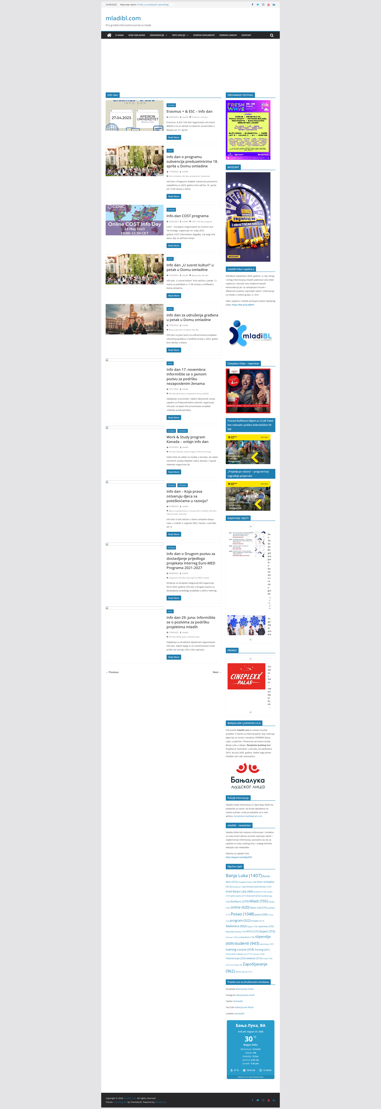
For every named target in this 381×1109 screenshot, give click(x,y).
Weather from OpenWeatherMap (250, 1077)
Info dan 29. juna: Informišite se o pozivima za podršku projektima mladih (191, 622)
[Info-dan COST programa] (135, 220)
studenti (246, 943)
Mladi (179, 637)
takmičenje (267, 944)
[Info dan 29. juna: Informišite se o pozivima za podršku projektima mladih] (135, 621)
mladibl (185, 117)
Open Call (258, 907)
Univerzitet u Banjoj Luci (239, 954)
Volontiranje (236, 958)
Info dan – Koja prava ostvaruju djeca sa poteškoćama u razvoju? (187, 496)
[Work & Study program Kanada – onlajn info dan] (135, 441)
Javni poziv (181, 393)
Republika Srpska (236, 931)
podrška (205, 393)
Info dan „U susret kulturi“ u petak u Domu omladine (190, 267)
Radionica (236, 926)
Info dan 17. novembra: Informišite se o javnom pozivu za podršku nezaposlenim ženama (187, 376)
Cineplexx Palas (247, 882)
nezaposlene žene (193, 393)
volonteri (258, 954)
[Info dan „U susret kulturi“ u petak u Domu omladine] (135, 269)
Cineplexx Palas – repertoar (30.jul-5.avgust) (269, 690)
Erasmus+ (196, 117)
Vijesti (170, 151)
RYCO (252, 931)
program (208, 221)
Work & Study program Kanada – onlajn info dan (188, 439)
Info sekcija (178, 35)
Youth (267, 958)
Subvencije (205, 176)
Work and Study (204, 451)
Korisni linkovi (228, 35)
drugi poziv (173, 577)
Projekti (206, 577)
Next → (217, 672)
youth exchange (234, 965)
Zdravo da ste (243, 972)
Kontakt (246, 35)
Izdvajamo (183, 431)
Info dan (204, 117)
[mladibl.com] (109, 35)
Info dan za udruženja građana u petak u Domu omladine (192, 317)
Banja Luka (196, 275)
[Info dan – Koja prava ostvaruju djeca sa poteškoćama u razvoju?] (135, 495)
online (186, 451)
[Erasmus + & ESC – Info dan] (135, 115)
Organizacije (157, 35)
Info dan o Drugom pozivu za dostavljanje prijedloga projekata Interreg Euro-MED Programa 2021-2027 (191, 560)
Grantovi (260, 892)
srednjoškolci (246, 937)
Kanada (180, 451)
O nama (119, 35)
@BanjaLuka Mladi (244, 1007)
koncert (254, 895)
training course (240, 949)
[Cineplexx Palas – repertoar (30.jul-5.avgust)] (246, 676)
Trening (262, 949)
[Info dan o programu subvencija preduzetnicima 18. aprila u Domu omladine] (135, 161)
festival (252, 886)
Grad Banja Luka (239, 891)
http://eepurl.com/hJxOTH (239, 857)
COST (194, 221)
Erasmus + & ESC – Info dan (190, 111)
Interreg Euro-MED (194, 577)
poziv (261, 914)
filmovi (265, 886)
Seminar (232, 937)
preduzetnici (195, 176)
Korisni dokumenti (204, 35)
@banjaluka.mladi (245, 989)
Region (252, 926)
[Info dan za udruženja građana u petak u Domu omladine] (135, 319)
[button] (165, 35)
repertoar (266, 926)
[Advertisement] (190, 70)
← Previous (112, 672)
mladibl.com (123, 18)
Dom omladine (136, 35)
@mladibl (238, 1001)
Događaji (171, 105)
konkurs (240, 901)
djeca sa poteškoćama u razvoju (182, 511)
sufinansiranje (193, 637)
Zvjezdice (183, 514)
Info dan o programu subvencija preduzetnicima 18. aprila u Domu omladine (192, 161)
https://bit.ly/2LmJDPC (243, 304)
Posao (242, 914)
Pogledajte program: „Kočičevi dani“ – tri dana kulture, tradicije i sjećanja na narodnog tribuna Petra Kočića (269, 594)
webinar (254, 958)
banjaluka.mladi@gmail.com (248, 816)
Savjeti (267, 931)
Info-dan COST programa (188, 215)
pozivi (184, 637)
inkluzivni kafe (172, 514)
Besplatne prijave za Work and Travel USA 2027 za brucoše (152, 6)
